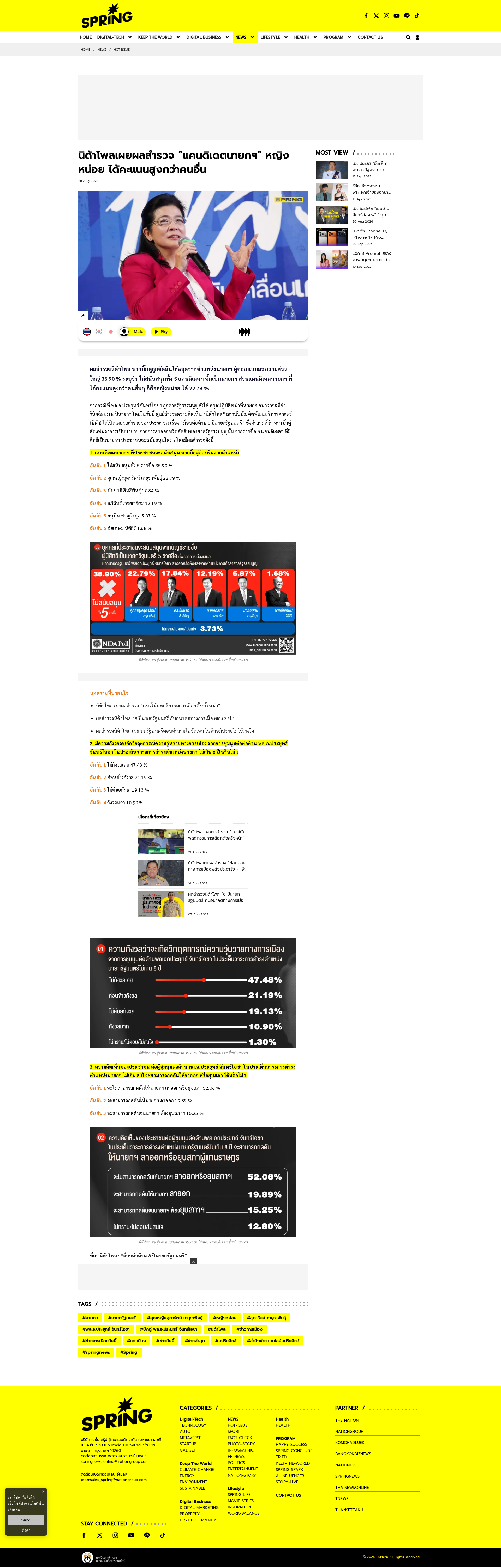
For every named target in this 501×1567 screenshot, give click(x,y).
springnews (347, 1476)
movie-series (241, 1501)
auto (185, 1431)
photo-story (241, 1444)
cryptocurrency (198, 1520)
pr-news (236, 1456)
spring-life (239, 1494)
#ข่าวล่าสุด (195, 1341)
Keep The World (196, 1463)
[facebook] (92, 316)
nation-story (242, 1475)
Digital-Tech (191, 1419)
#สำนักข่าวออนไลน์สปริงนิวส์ (273, 1341)
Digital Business (195, 1501)
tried (281, 1457)
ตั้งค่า (26, 1530)
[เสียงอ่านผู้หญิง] (133, 331)
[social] (366, 16)
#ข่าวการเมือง (249, 1329)
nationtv (345, 1465)
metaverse (190, 1438)
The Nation (347, 1420)
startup (188, 1444)
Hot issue (122, 49)
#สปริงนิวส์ (225, 1341)
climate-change (197, 1469)
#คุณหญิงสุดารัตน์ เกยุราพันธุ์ (174, 1318)
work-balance (243, 1513)
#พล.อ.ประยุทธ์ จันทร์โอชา (106, 1329)
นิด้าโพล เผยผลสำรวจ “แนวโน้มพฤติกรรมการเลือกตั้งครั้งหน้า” (158, 705)
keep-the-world (293, 1463)
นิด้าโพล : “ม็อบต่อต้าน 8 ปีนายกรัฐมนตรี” (143, 1255)
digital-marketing (199, 1507)
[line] (111, 316)
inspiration (239, 1507)
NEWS (102, 49)
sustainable (192, 1488)
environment (193, 1482)
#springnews (96, 1352)
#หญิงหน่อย (225, 1318)
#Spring (128, 1352)
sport (234, 1431)
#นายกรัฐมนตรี (122, 1318)
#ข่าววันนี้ (165, 1341)
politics (236, 1463)
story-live (287, 1482)
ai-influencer (290, 1476)
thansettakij (349, 1510)
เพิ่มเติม (14, 1509)
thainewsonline (352, 1487)
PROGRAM (286, 1438)
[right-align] (407, 37)
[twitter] (101, 315)
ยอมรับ (26, 1520)
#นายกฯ (90, 1318)
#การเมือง (136, 1341)
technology (193, 1425)
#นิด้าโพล (217, 1329)
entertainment (243, 1469)
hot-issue (237, 1425)
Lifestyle (236, 1488)
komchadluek (350, 1443)
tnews (341, 1499)
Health (282, 1419)
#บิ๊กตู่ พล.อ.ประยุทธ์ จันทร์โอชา (168, 1329)
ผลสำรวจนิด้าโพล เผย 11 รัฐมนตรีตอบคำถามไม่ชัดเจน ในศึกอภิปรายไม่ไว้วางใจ (175, 731)
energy (187, 1476)
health (283, 1425)
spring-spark (289, 1469)
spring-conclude (294, 1451)
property (190, 1514)
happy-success (291, 1444)
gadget (188, 1450)
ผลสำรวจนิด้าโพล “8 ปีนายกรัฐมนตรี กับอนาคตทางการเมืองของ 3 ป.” (165, 718)
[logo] (107, 15)
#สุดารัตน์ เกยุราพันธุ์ (266, 1318)
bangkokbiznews (353, 1454)
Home (85, 49)
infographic (241, 1450)
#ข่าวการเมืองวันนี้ (99, 1341)
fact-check (240, 1438)
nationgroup (349, 1431)
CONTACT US (288, 1495)
